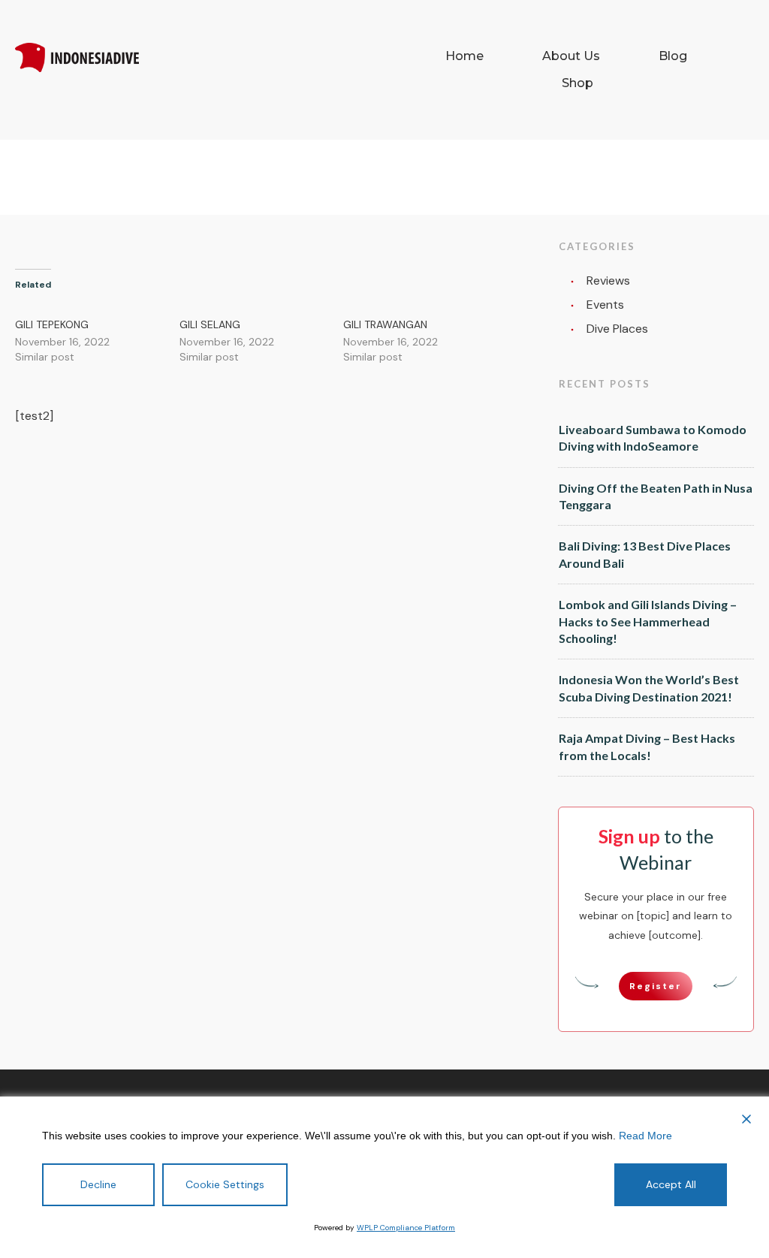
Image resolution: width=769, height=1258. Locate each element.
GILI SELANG (209, 324)
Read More (645, 1136)
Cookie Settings (224, 1184)
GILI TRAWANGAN (385, 324)
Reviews (608, 280)
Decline (98, 1184)
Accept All (671, 1184)
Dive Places (617, 328)
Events (605, 304)
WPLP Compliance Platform (406, 1227)
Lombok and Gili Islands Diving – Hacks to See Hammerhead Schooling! (648, 621)
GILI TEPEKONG (52, 324)
